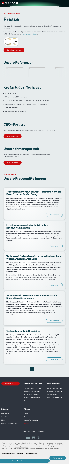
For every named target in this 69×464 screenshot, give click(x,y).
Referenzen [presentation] (5, 414)
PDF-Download (12, 136)
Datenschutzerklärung (21, 447)
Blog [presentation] (3, 420)
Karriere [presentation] (27, 417)
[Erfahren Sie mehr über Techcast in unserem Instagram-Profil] (39, 438)
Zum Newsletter (10, 383)
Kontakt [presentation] (24, 431)
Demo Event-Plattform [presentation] (32, 398)
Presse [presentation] (26, 423)
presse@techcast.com (29, 34)
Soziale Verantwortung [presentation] (31, 420)
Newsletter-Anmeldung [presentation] (9, 423)
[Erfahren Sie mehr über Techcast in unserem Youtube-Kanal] (28, 438)
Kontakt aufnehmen (14, 50)
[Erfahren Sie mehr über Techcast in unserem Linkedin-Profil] (34, 438)
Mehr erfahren (54, 215)
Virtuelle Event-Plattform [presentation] (32, 388)
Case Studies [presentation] (5, 417)
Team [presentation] (26, 414)
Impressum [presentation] (32, 431)
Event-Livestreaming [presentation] (54, 388)
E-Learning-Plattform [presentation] (31, 394)
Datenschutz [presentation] (41, 431)
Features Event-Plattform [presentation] (33, 391)
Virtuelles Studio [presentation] (52, 394)
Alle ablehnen (57, 458)
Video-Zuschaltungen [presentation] (54, 398)
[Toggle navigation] (66, 3)
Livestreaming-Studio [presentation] (54, 391)
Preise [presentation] (26, 401)
